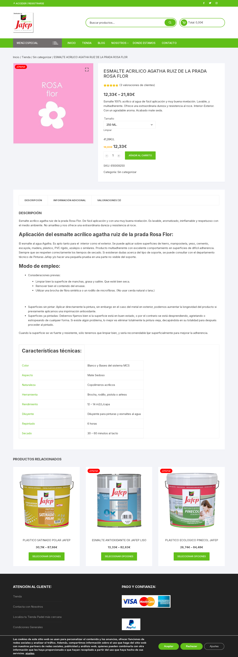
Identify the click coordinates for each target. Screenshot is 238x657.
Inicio (71, 43)
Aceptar (168, 646)
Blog (101, 43)
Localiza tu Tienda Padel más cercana (37, 617)
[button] (87, 69)
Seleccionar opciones (46, 556)
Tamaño (109, 118)
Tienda (86, 43)
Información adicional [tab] (69, 200)
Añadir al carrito (140, 155)
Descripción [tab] (33, 200)
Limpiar (108, 130)
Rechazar (191, 646)
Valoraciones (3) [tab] (109, 200)
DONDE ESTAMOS (144, 43)
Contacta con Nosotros (28, 606)
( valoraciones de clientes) (137, 85)
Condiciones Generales (28, 627)
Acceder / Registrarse (29, 3)
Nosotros (118, 43)
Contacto (169, 43)
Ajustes (214, 646)
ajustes (29, 653)
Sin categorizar (42, 57)
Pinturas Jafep (42, 257)
